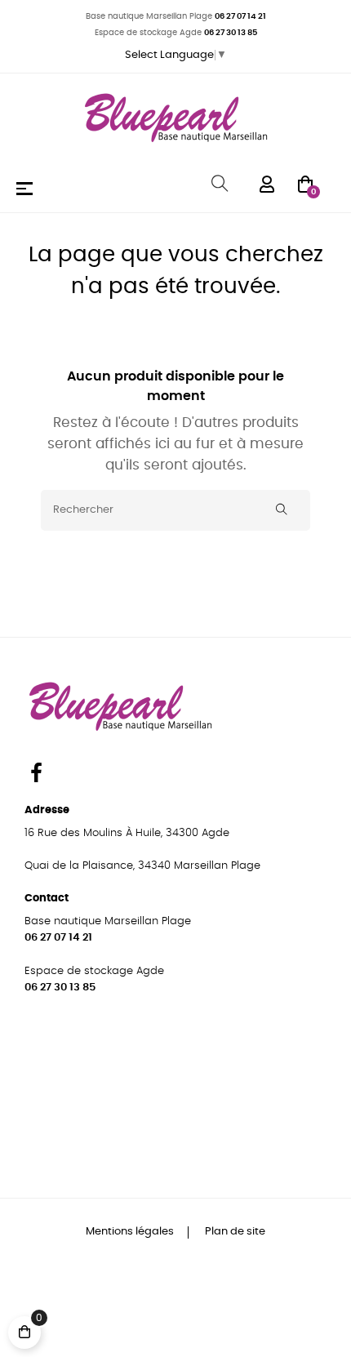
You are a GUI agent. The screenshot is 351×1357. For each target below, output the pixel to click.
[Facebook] (36, 775)
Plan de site (235, 1231)
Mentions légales (131, 1231)
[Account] (267, 183)
